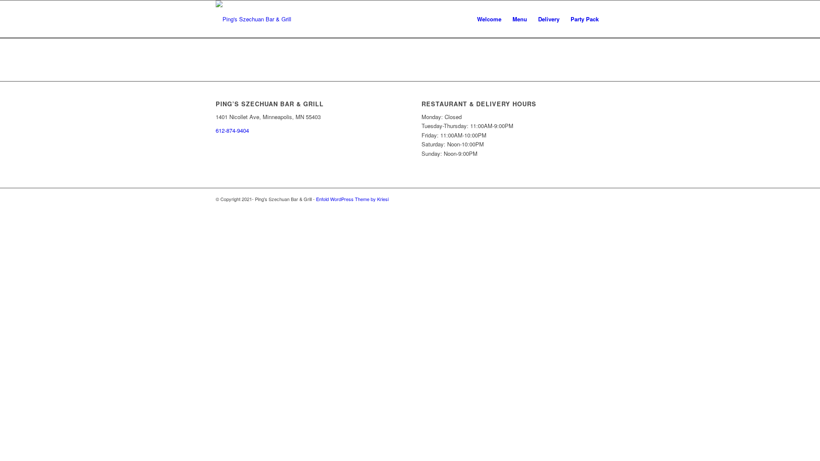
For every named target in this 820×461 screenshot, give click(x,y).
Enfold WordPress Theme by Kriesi (352, 198)
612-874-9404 (232, 130)
